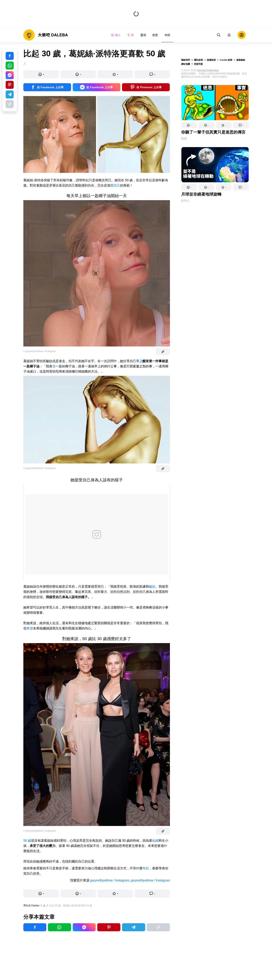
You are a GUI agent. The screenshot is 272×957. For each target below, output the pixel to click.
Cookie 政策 (226, 60)
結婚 (155, 840)
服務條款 (240, 60)
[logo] (45, 35)
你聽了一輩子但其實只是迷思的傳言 (213, 132)
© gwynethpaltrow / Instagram (39, 351)
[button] (189, 125)
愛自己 (115, 185)
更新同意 (198, 64)
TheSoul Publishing (208, 70)
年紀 (146, 868)
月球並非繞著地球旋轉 (201, 194)
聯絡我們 (185, 60)
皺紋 (152, 586)
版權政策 (211, 60)
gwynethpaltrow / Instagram (109, 880)
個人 (118, 35)
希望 (30, 628)
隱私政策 (198, 60)
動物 (184, 138)
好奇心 (185, 200)
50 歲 (27, 840)
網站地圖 (185, 64)
